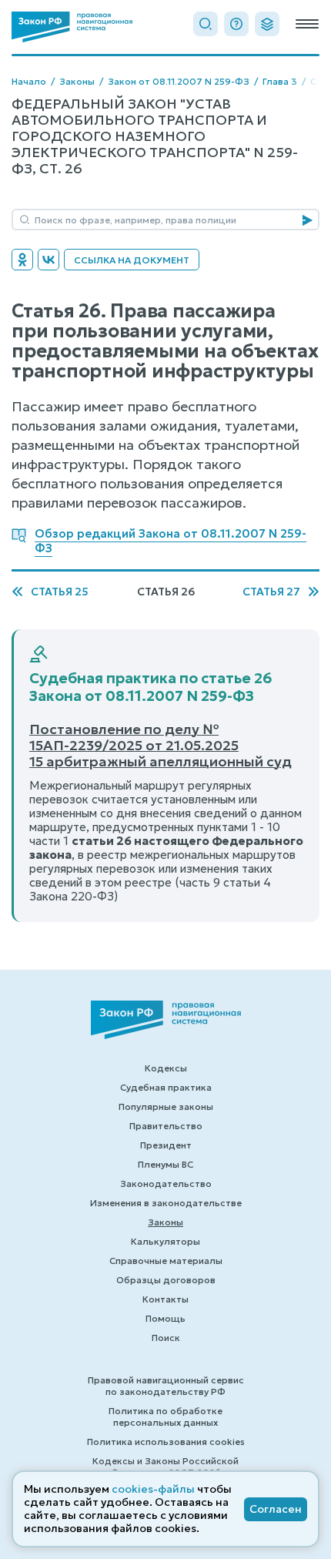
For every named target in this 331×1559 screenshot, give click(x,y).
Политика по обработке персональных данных (165, 1416)
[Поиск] (205, 24)
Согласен (275, 1509)
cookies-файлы (153, 1489)
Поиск (166, 1337)
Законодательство (166, 1183)
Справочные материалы (165, 1260)
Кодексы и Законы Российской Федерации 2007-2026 (165, 1466)
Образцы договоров (166, 1280)
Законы (77, 81)
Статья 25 (60, 591)
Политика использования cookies (166, 1441)
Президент (166, 1145)
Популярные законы (166, 1106)
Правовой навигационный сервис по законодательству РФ (166, 1385)
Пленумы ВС (165, 1164)
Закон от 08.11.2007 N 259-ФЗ (178, 81)
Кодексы (166, 1068)
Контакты (165, 1299)
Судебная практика (166, 1087)
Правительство (165, 1126)
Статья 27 (271, 591)
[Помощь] (236, 24)
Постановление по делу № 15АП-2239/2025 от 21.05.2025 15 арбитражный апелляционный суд (160, 745)
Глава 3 (279, 81)
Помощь (165, 1318)
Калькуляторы (165, 1241)
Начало (29, 81)
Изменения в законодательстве (166, 1203)
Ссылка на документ (131, 260)
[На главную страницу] (72, 27)
